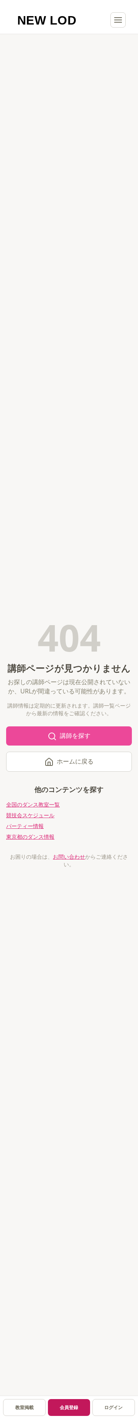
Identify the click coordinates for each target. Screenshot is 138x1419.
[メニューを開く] (118, 20)
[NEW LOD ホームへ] (47, 20)
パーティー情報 (25, 826)
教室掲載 (24, 1407)
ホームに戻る (75, 761)
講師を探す (75, 735)
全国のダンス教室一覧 (33, 804)
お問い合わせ (69, 856)
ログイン (113, 1407)
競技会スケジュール (30, 815)
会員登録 (69, 1407)
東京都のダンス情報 (30, 836)
